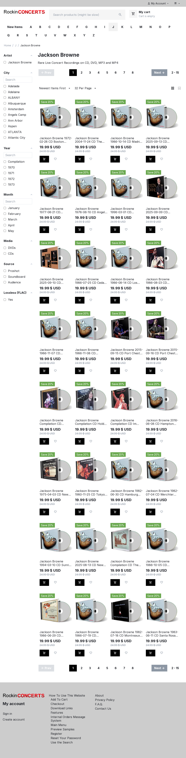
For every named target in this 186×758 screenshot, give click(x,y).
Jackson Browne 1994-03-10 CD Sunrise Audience (56, 563)
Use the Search (62, 742)
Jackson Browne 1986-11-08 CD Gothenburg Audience (90, 351)
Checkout (57, 704)
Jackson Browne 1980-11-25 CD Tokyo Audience (90, 492)
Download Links (62, 708)
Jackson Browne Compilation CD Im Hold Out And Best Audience (123, 422)
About (99, 695)
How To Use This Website (67, 695)
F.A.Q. (99, 704)
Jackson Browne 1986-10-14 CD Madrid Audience (125, 140)
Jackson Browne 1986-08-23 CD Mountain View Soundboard (157, 281)
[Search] (120, 15)
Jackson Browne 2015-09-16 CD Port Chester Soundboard (162, 351)
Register (56, 733)
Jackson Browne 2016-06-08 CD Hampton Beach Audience (162, 422)
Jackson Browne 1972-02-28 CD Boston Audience (56, 140)
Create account (14, 719)
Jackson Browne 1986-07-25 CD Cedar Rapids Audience (90, 281)
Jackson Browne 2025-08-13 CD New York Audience (89, 563)
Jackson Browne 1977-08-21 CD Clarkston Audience (53, 210)
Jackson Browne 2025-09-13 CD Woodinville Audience (160, 140)
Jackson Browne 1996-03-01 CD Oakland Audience (122, 210)
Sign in (7, 713)
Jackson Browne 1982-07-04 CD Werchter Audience (162, 492)
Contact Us (103, 708)
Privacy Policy (105, 700)
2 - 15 (175, 72)
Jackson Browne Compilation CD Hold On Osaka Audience (89, 422)
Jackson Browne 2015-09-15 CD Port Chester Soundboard (126, 351)
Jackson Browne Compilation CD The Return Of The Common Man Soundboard (124, 563)
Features (57, 712)
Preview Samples (62, 729)
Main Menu (58, 725)
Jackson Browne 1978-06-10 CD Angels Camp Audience (90, 210)
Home (7, 45)
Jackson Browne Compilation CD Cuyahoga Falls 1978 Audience (54, 422)
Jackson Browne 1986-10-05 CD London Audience (158, 563)
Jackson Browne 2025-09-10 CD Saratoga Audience (53, 281)
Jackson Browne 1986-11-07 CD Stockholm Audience (54, 351)
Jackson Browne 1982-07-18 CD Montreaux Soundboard (126, 633)
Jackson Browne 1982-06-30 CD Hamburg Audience (126, 492)
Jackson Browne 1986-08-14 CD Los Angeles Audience (123, 281)
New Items (15, 27)
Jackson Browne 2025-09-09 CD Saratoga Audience (159, 210)
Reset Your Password (66, 738)
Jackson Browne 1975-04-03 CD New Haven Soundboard (54, 492)
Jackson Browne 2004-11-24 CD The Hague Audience (88, 140)
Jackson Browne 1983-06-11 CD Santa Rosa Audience (162, 633)
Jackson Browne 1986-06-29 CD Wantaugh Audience (54, 633)
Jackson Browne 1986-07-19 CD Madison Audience (87, 633)
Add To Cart (59, 699)
